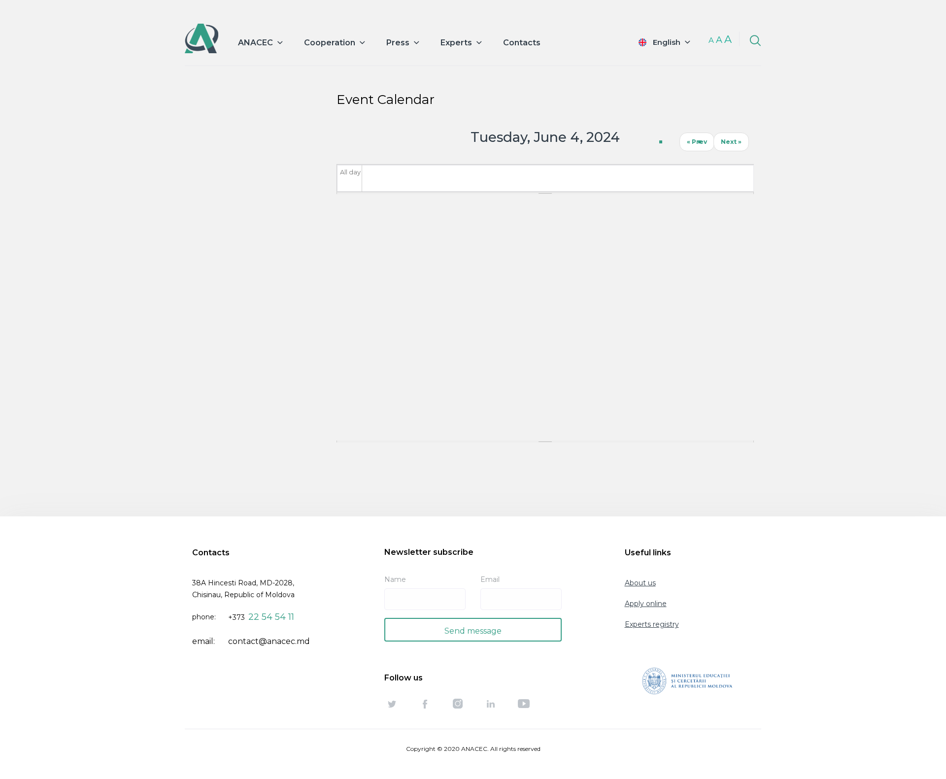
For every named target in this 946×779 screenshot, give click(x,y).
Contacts (522, 42)
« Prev (697, 141)
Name (395, 579)
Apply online (646, 603)
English (666, 42)
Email (490, 579)
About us (640, 582)
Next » (731, 141)
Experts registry (652, 624)
